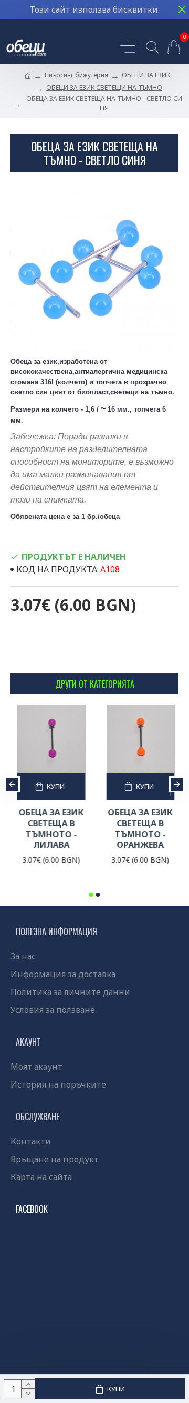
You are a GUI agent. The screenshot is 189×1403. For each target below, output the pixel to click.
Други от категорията (94, 684)
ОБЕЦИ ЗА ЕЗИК (146, 74)
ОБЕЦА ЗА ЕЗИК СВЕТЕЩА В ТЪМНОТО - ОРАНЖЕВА (122, 829)
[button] (12, 784)
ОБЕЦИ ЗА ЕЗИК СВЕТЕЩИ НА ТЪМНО (104, 87)
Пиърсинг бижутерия (76, 74)
